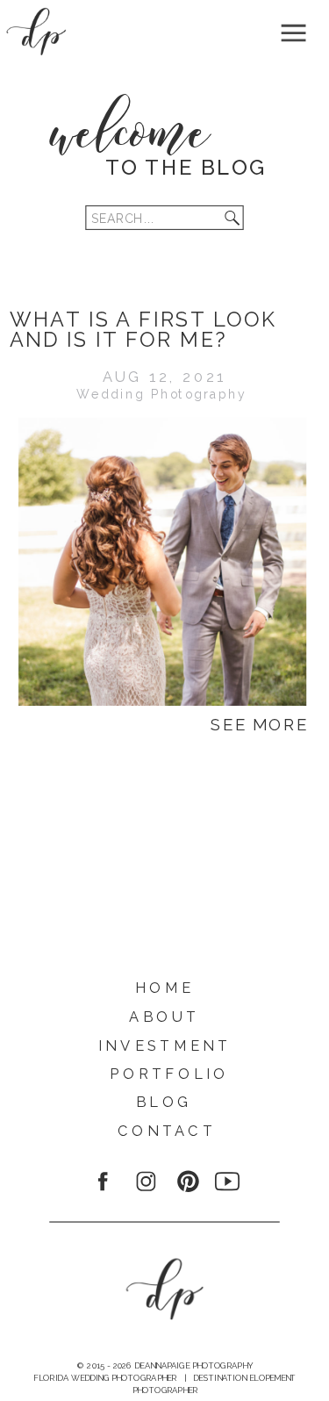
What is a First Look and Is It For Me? (143, 329)
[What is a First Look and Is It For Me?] (162, 562)
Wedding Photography (161, 394)
